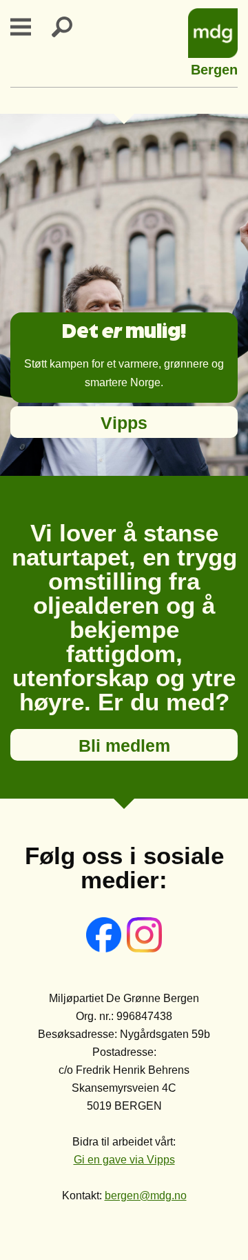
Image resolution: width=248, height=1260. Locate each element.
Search (70, 27)
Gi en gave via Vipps (124, 1160)
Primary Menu (29, 27)
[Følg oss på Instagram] (144, 948)
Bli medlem (124, 745)
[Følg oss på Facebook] (105, 948)
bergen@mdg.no (146, 1195)
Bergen (214, 68)
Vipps (124, 422)
